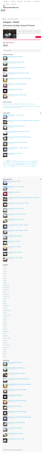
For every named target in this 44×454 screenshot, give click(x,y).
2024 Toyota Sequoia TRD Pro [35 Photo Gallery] (17, 94)
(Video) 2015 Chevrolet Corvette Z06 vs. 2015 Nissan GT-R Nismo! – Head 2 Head (23, 120)
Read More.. (38, 37)
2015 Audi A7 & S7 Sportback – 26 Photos (16, 208)
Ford (4, 322)
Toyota (13, 166)
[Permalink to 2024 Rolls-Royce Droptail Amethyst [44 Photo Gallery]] (5, 74)
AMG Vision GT (28, 161)
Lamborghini (5, 331)
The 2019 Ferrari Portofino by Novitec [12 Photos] (17, 142)
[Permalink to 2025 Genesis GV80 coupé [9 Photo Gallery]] (5, 64)
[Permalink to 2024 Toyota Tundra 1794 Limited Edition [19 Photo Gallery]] (5, 419)
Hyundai (4, 328)
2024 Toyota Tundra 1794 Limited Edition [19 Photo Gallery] (19, 417)
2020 (4, 283)
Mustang (25, 164)
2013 (5, 161)
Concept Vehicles (36, 1)
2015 (8, 161)
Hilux (12, 164)
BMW (35, 161)
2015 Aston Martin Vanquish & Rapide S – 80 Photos (18, 230)
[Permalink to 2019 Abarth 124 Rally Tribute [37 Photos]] (9, 34)
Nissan (4, 340)
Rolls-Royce (33, 164)
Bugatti (38, 161)
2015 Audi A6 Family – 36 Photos (14, 181)
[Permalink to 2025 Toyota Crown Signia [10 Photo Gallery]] (5, 69)
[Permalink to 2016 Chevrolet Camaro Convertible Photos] (5, 127)
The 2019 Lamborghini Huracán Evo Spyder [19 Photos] (18, 131)
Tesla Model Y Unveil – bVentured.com (10, 104)
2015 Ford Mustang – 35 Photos (14, 192)
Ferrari (4, 319)
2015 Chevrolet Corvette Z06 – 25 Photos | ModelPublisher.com (15, 106)
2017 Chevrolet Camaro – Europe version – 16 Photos (18, 203)
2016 (11, 161)
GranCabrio (7, 164)
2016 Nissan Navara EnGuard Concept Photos (17, 214)
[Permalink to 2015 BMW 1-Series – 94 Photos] (5, 243)
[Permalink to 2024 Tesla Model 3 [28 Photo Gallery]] (5, 91)
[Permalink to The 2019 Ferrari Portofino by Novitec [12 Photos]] (5, 144)
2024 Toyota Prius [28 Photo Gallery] (15, 406)
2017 (4, 276)
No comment (24, 27)
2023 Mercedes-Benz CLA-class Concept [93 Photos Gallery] (19, 78)
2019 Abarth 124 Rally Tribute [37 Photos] (19, 25)
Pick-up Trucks (5, 344)
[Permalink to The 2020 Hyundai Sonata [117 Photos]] (5, 221)
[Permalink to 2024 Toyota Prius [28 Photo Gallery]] (5, 408)
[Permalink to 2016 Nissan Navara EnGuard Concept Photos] (5, 215)
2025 (16, 161)
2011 (3, 161)
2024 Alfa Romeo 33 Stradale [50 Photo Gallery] (17, 83)
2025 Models (6, 1)
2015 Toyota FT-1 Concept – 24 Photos (15, 257)
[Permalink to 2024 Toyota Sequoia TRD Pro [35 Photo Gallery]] (5, 96)
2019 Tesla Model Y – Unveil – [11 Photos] (26, 104)
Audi (32, 161)
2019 (16, 27)
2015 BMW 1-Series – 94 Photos (14, 241)
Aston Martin (5, 296)
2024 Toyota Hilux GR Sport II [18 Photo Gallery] (17, 411)
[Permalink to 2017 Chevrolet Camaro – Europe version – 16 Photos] (5, 205)
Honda (4, 326)
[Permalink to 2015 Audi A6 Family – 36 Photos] (5, 183)
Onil (5, 27)
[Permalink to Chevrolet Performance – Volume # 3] (5, 155)
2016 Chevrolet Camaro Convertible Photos (16, 126)
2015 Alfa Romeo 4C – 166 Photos (14, 246)
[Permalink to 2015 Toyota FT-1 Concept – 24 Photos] (5, 259)
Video (32, 166)
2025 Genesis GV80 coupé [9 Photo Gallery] (16, 62)
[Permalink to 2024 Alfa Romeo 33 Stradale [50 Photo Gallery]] (5, 85)
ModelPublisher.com (10, 7)
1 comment (11, 116)
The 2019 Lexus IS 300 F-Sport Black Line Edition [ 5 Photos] (19, 136)
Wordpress (12, 449)
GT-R (10, 164)
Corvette (22, 162)
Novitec (28, 164)
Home (5, 19)
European (33, 162)
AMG (24, 161)
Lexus (4, 333)
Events (4, 317)
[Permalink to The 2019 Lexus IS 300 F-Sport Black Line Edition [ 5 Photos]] (5, 138)
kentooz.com (20, 449)
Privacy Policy (6, 4)
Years (4, 356)
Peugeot (4, 342)
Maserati (15, 164)
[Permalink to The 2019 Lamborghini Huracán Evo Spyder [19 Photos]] (5, 133)
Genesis (4, 164)
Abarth (18, 27)
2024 (13, 161)
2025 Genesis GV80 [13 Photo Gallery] (15, 56)
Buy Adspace (13, 4)
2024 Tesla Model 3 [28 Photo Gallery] (15, 89)
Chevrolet (8, 162)
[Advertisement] (21, 12)
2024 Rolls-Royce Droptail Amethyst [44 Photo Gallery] (18, 73)
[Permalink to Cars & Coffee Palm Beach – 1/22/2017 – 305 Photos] (5, 149)
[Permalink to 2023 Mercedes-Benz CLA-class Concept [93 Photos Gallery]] (5, 80)
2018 (4, 278)
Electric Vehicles (27, 1)
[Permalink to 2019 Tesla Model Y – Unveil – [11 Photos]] (5, 117)
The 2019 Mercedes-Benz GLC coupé (15, 235)
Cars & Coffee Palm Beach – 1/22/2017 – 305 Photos (18, 147)
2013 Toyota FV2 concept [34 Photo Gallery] (16, 422)
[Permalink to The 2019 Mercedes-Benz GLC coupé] (5, 237)
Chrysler (4, 308)
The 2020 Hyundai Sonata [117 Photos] (15, 219)
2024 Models (13, 1)
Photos (30, 164)
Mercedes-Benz (20, 164)
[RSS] (40, 449)
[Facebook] (39, 449)
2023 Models (19, 1)
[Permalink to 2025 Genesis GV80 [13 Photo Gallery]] (5, 58)
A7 (18, 161)
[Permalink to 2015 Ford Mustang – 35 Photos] (5, 194)
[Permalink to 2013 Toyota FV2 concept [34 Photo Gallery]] (5, 424)
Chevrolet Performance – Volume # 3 (15, 153)
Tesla (4, 349)
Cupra (4, 312)
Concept (18, 162)
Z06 (36, 166)
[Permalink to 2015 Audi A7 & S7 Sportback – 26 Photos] (5, 210)
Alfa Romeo (21, 161)
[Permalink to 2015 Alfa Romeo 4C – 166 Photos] (5, 248)
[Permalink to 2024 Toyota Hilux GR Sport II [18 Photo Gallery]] (5, 413)
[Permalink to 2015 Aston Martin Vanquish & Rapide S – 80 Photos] (5, 232)
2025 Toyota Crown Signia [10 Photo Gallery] (16, 67)
